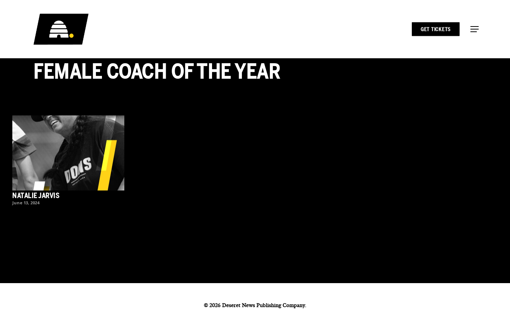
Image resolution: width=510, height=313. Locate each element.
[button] (474, 29)
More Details (70, 147)
